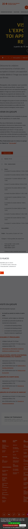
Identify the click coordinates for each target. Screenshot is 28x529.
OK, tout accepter (14, 523)
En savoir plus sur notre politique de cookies (14, 527)
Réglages (22, 525)
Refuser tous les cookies (11, 525)
